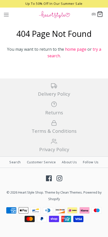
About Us (69, 162)
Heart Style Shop (30, 192)
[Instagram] (59, 178)
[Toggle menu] (6, 14)
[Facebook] (49, 178)
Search (15, 162)
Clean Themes (71, 192)
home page (75, 49)
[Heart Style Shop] (54, 14)
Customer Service (41, 162)
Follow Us (91, 162)
